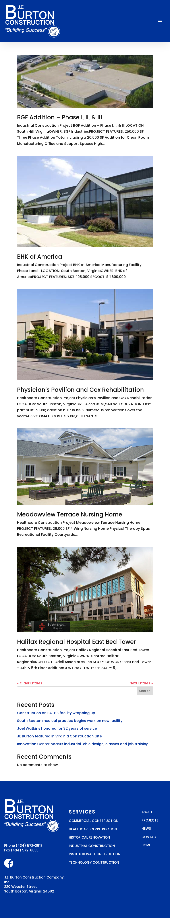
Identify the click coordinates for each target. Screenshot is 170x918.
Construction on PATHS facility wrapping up (56, 712)
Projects (149, 820)
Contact (149, 837)
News (146, 828)
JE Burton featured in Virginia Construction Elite (59, 736)
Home (146, 845)
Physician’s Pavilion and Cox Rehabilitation (80, 390)
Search (145, 691)
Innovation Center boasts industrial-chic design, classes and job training (83, 744)
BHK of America (39, 257)
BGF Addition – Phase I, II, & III (59, 117)
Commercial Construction (93, 820)
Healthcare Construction (93, 829)
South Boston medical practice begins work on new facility (69, 720)
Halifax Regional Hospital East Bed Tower (76, 642)
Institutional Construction (94, 854)
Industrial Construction (92, 845)
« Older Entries (29, 683)
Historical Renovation (89, 837)
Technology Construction (94, 862)
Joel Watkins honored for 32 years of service (57, 728)
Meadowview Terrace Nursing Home (69, 514)
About (147, 812)
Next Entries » (141, 683)
